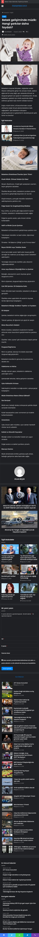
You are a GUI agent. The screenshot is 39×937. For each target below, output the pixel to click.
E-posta (4, 646)
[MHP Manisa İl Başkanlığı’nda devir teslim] (7, 764)
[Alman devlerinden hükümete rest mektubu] (7, 824)
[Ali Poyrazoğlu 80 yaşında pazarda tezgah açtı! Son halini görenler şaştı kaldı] (7, 737)
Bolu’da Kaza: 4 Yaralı (21, 805)
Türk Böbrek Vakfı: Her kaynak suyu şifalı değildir (27, 596)
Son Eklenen (19, 677)
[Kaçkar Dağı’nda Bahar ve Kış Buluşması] (7, 694)
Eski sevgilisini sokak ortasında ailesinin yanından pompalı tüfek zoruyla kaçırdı (25, 728)
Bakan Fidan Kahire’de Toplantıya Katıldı (21, 701)
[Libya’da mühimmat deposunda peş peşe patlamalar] (7, 815)
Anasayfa (6, 12)
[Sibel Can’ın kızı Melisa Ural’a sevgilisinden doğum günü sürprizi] (7, 746)
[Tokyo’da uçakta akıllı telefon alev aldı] (7, 781)
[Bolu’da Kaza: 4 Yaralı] (7, 807)
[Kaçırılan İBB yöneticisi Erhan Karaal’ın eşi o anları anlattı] (7, 841)
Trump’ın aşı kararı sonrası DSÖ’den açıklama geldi (8, 557)
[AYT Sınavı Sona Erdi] (7, 685)
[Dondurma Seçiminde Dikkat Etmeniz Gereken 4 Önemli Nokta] (7, 128)
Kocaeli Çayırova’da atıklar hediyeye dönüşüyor (23, 831)
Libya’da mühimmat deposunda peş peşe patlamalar (25, 814)
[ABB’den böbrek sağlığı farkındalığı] (28, 569)
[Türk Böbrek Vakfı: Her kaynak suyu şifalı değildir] (28, 588)
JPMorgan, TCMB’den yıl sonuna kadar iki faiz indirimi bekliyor (25, 848)
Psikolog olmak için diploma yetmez (8, 596)
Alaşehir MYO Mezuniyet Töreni (24, 796)
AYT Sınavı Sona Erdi (21, 683)
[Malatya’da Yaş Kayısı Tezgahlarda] (7, 773)
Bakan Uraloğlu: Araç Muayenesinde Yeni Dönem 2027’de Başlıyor (23, 755)
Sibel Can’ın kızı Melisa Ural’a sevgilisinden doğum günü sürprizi (24, 746)
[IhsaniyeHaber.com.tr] (19, 6)
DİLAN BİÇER (8, 31)
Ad (3, 639)
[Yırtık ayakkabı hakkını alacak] (7, 790)
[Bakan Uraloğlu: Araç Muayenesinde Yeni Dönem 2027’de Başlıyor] (7, 755)
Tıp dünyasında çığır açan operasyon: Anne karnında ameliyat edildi (28, 557)
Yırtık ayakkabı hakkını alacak (24, 788)
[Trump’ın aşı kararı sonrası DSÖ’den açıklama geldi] (10, 549)
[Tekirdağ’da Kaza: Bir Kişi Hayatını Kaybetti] (7, 720)
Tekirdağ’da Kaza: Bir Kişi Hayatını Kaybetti (22, 718)
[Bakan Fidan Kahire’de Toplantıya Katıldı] (7, 702)
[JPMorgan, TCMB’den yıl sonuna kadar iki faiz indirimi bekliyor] (7, 849)
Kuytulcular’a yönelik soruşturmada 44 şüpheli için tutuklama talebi (24, 710)
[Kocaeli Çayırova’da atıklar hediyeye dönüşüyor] (7, 832)
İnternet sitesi (6, 653)
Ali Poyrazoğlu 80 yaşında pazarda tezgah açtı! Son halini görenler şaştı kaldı (25, 737)
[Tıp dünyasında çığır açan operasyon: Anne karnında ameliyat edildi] (28, 549)
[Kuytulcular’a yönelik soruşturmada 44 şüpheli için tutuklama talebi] (7, 710)
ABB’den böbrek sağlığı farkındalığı (28, 577)
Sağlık (11, 12)
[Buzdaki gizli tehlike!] (10, 569)
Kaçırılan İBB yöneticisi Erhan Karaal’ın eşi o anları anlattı (24, 839)
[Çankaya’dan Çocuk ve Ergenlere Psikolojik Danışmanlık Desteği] (7, 137)
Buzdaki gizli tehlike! (9, 576)
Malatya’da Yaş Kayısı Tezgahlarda (21, 772)
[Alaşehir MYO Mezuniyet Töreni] (7, 798)
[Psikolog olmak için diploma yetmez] (10, 588)
